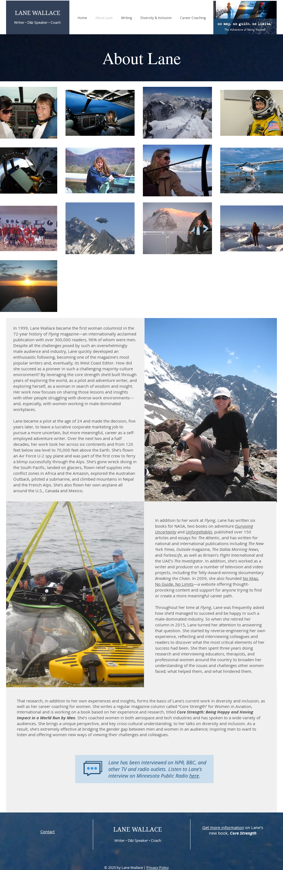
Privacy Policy (157, 867)
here (194, 775)
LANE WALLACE (37, 13)
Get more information (223, 827)
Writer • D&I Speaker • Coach (37, 22)
